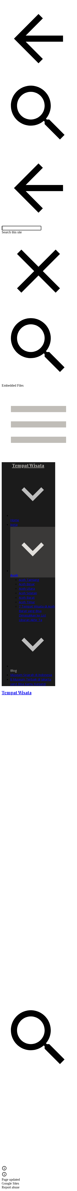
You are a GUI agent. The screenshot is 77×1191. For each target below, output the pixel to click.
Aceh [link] (14, 575)
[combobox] (21, 228)
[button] (38, 39)
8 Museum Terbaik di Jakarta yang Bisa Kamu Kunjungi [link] (30, 681)
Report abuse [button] (10, 1187)
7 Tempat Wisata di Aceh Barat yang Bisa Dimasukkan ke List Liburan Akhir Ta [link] (37, 613)
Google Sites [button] (10, 1183)
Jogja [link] (14, 524)
